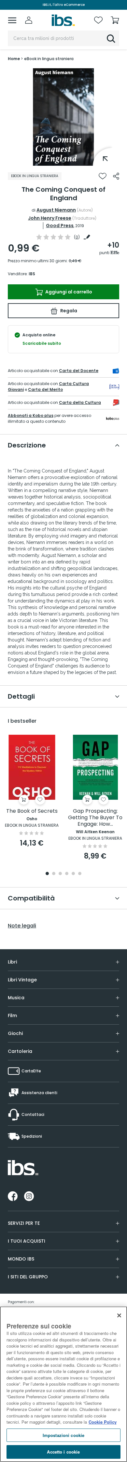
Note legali (22, 925)
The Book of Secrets (32, 811)
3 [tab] (60, 874)
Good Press (60, 225)
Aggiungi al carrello (68, 292)
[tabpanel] (63, 117)
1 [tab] (63, 161)
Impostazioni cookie (63, 1435)
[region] (63, 1384)
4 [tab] (66, 874)
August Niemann (56, 210)
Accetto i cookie (63, 1452)
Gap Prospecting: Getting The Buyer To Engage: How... (95, 818)
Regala (68, 310)
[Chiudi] (119, 1315)
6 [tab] (79, 874)
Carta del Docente (78, 370)
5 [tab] (73, 874)
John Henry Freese (49, 218)
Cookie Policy (103, 1422)
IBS (32, 274)
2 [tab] (53, 874)
